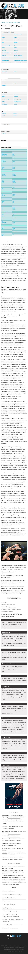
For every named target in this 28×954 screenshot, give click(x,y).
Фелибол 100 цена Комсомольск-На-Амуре (13, 920)
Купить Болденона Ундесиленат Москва (11, 915)
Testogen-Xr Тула (9, 904)
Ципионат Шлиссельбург (7, 611)
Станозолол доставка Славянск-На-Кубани (11, 609)
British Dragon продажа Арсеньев (13, 22)
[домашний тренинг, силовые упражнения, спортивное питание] (14, 4)
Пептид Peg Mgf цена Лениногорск (13, 924)
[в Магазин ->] (14, 784)
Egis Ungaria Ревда (8, 908)
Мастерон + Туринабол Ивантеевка (9, 897)
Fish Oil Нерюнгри (5, 606)
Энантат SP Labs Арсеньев (10, 928)
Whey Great (4, 602)
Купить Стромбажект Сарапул (12, 894)
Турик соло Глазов (10, 911)
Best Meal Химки (6, 901)
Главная (3, 22)
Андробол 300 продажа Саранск (18, 458)
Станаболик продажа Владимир (8, 891)
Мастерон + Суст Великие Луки (8, 607)
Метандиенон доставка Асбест (8, 604)
